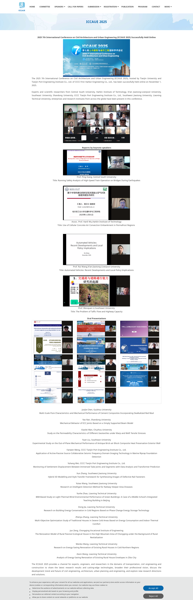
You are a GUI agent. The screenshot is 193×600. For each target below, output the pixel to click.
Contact (156, 6)
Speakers (59, 6)
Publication (127, 6)
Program (142, 6)
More (167, 6)
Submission (93, 6)
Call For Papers (75, 6)
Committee (44, 6)
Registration (110, 6)
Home (32, 6)
